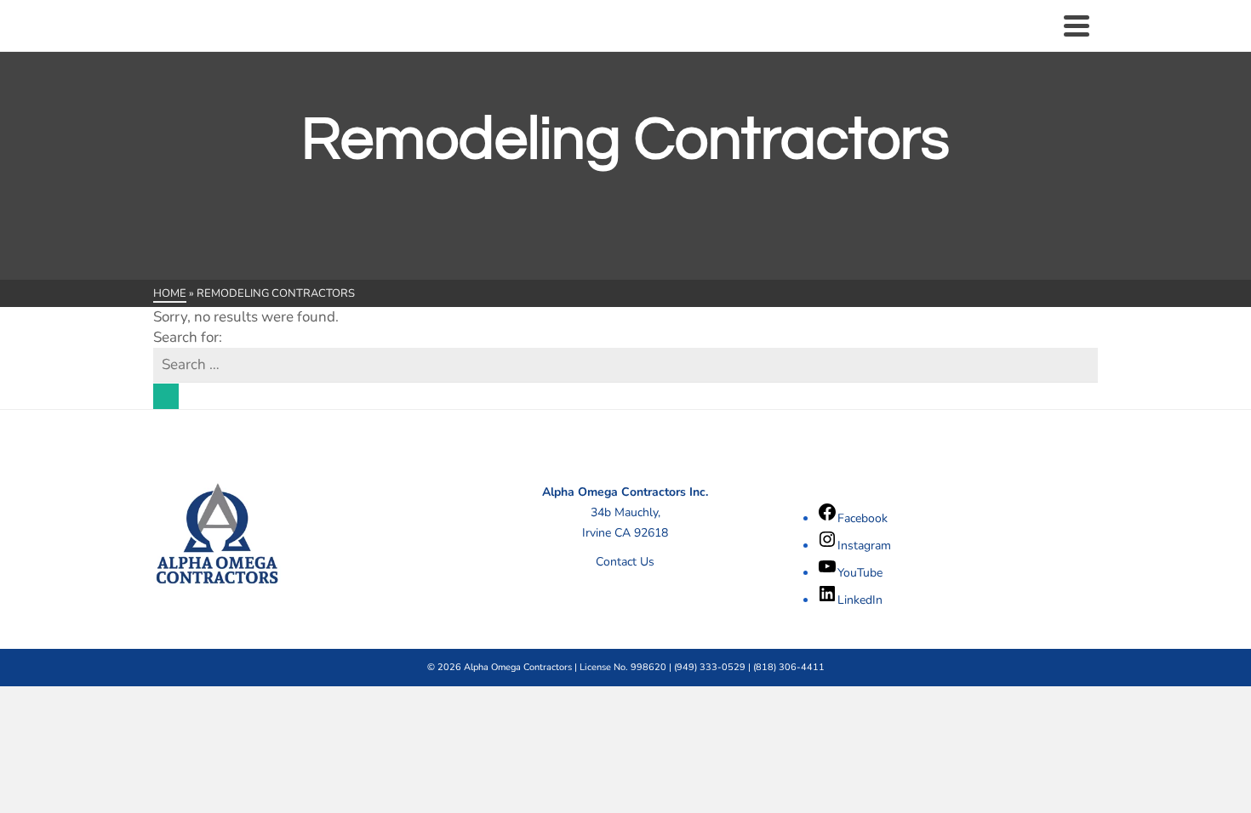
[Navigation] (1076, 25)
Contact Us (625, 562)
